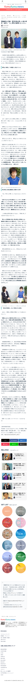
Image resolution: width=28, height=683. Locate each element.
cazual (2, 674)
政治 (9, 51)
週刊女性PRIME (4, 649)
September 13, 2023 (17, 606)
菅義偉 (12, 51)
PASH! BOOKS (3, 665)
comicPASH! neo (4, 667)
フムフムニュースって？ (5, 634)
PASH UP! (2, 662)
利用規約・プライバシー (5, 635)
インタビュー (4, 51)
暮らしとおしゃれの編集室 (5, 671)
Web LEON (3, 658)
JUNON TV (3, 656)
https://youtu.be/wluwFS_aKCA (11, 434)
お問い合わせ (3, 639)
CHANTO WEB (3, 651)
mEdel (2, 654)
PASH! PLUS (3, 663)
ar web (2, 652)
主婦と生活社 (3, 641)
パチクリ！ (3, 669)
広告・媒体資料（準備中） (5, 637)
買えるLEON (3, 660)
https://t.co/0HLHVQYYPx (14, 600)
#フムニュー (14, 593)
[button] (22, 444)
